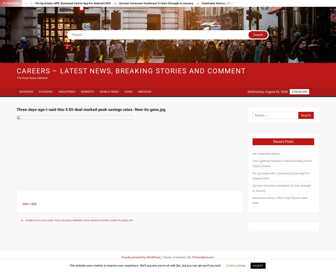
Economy (46, 91)
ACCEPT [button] (258, 265)
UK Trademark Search (266, 153)
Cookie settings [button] (236, 265)
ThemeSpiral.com (203, 257)
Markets (87, 91)
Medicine (144, 91)
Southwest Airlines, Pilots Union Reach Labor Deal (224, 3)
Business (26, 91)
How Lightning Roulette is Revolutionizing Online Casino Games (282, 163)
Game (128, 91)
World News (109, 91)
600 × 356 (30, 204)
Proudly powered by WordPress (141, 257)
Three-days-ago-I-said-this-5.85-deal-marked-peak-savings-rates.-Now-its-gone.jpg (79, 220)
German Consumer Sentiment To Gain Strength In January (147, 3)
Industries (67, 91)
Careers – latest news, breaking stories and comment (131, 71)
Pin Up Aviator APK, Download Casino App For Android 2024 (63, 3)
